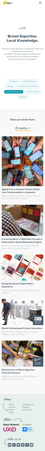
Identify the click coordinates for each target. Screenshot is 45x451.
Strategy (10, 86)
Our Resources (27, 405)
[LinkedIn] (18, 445)
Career (11, 412)
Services (12, 407)
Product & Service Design (28, 86)
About (11, 405)
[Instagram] (14, 445)
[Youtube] (31, 445)
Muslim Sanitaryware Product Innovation (22, 328)
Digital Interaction (29, 81)
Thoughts (25, 407)
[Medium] (9, 445)
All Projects (13, 81)
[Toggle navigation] (40, 2)
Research (22, 97)
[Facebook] (27, 445)
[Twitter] (22, 445)
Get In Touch (27, 410)
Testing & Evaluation (14, 92)
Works (11, 410)
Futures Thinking (32, 92)
